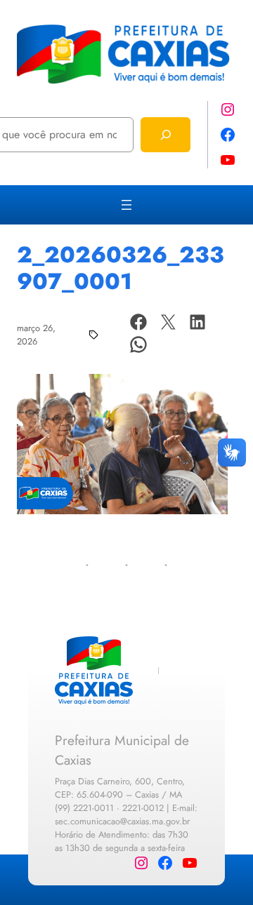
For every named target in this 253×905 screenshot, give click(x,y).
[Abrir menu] (126, 204)
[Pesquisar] (165, 134)
